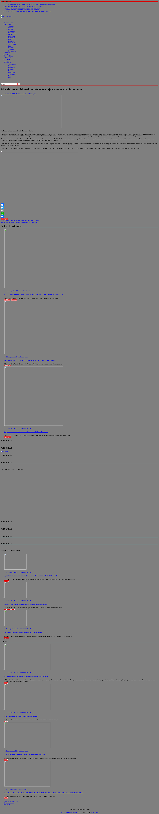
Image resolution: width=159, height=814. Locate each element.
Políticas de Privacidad (11, 801)
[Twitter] (79, 207)
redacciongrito (32, 94)
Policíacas (7, 52)
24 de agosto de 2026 (12, 600)
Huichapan (11, 49)
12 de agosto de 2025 (12, 428)
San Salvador (12, 44)
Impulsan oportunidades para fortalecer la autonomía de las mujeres (23, 6)
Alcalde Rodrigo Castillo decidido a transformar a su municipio (19, 222)
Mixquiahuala (12, 33)
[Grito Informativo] (1, 19)
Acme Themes (95, 812)
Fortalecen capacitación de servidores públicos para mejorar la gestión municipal (27, 11)
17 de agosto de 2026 (12, 672)
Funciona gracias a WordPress (68, 812)
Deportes (7, 59)
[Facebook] (79, 204)
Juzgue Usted (8, 57)
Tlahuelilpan (11, 36)
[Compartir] (79, 216)
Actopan (10, 28)
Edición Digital (8, 56)
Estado (6, 54)
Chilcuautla (11, 31)
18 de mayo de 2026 (12, 291)
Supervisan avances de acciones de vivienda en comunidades (22, 8)
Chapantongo (12, 51)
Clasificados (8, 62)
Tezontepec (11, 37)
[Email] (79, 210)
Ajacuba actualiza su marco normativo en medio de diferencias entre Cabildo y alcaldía (29, 4)
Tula (9, 46)
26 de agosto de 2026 (12, 572)
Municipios (7, 24)
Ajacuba (10, 29)
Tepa (9, 39)
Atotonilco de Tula (9, 609)
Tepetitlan (11, 41)
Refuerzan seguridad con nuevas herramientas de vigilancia (21, 9)
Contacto (7, 61)
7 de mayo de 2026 (11, 357)
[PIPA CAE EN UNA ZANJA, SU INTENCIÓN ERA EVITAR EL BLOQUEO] (1, 81)
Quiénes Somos (9, 23)
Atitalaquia (11, 26)
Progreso (10, 34)
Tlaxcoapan (11, 42)
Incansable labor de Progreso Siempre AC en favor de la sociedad (20, 220)
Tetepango (11, 47)
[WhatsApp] (79, 213)
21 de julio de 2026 (11, 751)
